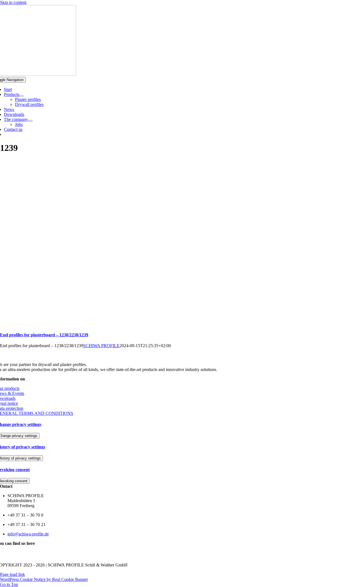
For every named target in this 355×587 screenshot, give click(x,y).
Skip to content (13, 2)
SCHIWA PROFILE (101, 345)
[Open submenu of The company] (30, 121)
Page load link (12, 574)
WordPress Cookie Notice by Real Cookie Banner (44, 579)
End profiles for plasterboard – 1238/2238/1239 (44, 334)
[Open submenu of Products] (21, 96)
